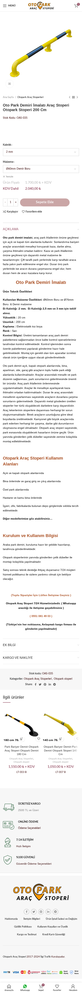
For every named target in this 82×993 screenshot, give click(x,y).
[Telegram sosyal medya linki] (54, 684)
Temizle (9, 176)
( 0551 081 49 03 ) (41, 616)
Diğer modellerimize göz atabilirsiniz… (27, 518)
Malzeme (8, 162)
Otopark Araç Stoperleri (30, 97)
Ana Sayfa (8, 97)
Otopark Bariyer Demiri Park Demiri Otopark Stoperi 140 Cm (61, 750)
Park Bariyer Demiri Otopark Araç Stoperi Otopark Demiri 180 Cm (22, 750)
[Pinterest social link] (45, 684)
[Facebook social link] (36, 684)
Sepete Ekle (45, 202)
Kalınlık (7, 145)
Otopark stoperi (63, 679)
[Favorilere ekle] (38, 739)
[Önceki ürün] (70, 97)
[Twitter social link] (40, 684)
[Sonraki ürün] (77, 97)
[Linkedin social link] (49, 684)
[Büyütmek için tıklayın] (9, 84)
